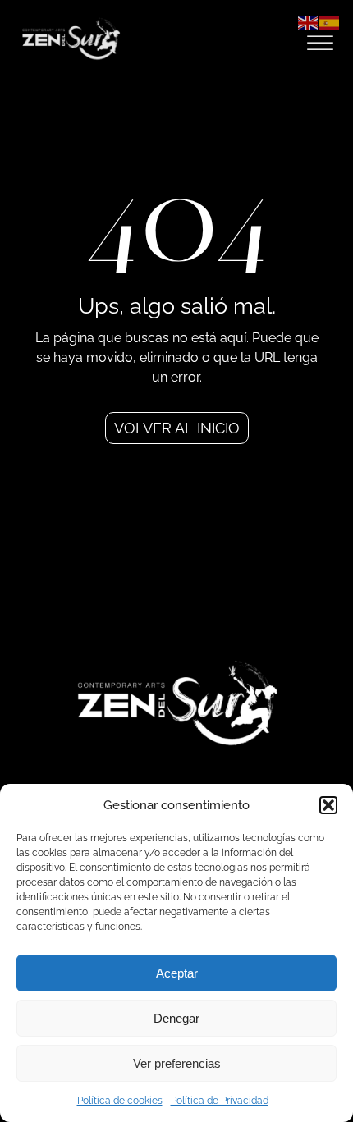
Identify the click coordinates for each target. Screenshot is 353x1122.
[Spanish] (330, 22)
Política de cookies (120, 1100)
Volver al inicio (177, 428)
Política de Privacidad (219, 1100)
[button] (328, 805)
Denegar (176, 1018)
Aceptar (177, 973)
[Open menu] (320, 43)
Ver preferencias (177, 1063)
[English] (308, 22)
